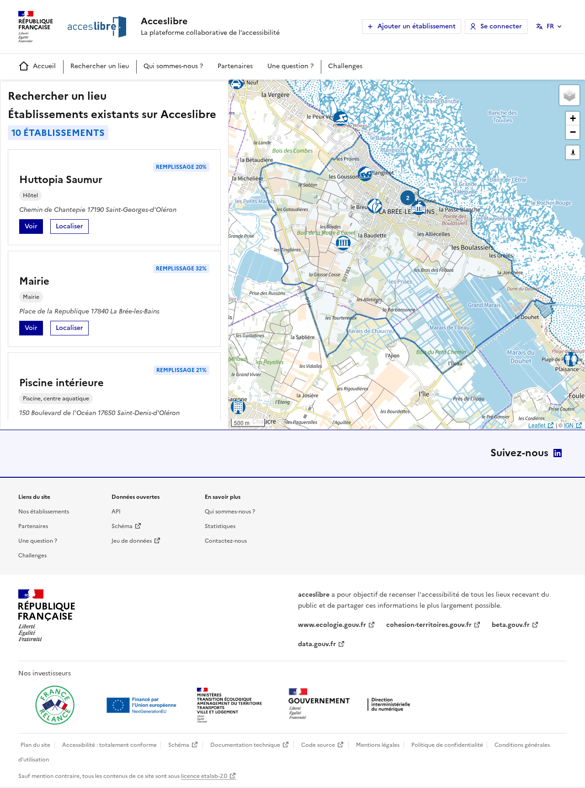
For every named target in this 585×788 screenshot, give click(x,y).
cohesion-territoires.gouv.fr (429, 625)
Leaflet (536, 425)
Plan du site (35, 745)
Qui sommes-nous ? (173, 66)
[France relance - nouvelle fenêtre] (54, 705)
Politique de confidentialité (447, 745)
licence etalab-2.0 (204, 776)
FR (550, 26)
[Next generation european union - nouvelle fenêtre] (142, 705)
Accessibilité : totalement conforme (109, 745)
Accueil (44, 66)
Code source (318, 745)
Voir (34, 227)
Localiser (72, 227)
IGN (569, 425)
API (116, 511)
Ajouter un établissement (417, 26)
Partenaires (235, 66)
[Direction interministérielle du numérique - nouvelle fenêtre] (351, 704)
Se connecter (501, 26)
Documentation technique (245, 745)
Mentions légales (377, 745)
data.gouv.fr (317, 644)
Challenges (345, 66)
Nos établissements (43, 511)
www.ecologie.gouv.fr (332, 625)
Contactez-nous (226, 541)
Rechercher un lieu (99, 66)
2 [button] (408, 198)
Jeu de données (132, 541)
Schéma (122, 526)
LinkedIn (557, 453)
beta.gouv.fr (511, 625)
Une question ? (290, 66)
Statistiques (220, 526)
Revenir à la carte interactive (300, 90)
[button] (569, 95)
